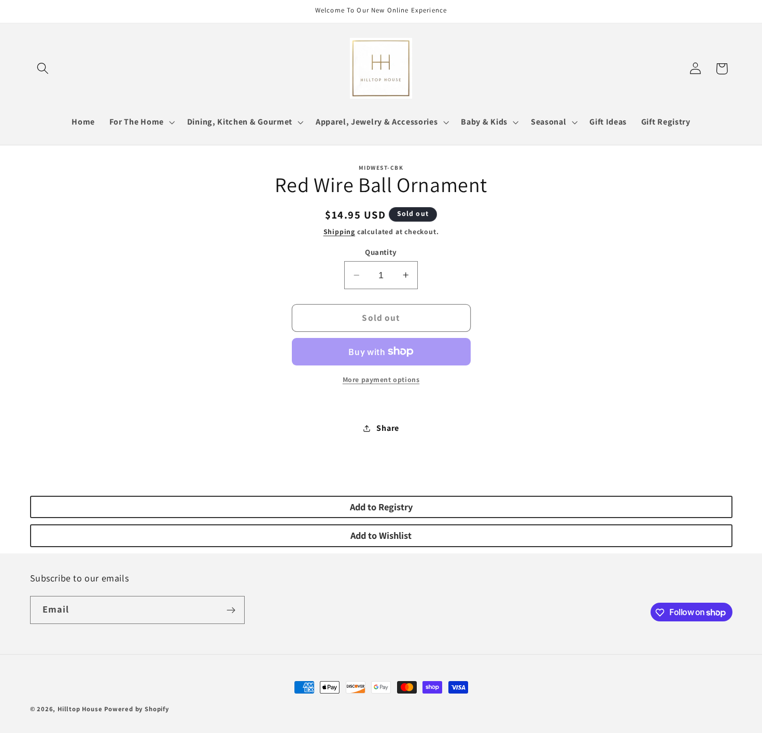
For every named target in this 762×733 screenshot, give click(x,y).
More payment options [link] (381, 379)
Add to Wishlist (381, 535)
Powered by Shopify (136, 708)
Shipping (339, 231)
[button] (43, 69)
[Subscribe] (231, 610)
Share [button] (387, 428)
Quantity (381, 252)
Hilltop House (80, 708)
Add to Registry (381, 506)
